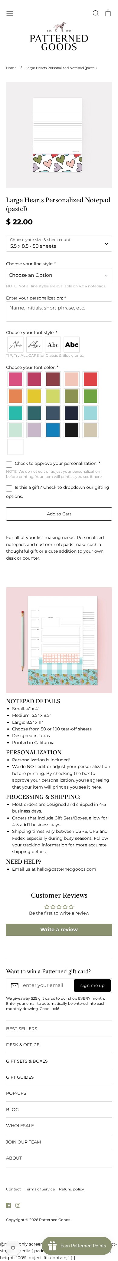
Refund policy (71, 1189)
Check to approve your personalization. (57, 463)
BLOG (12, 1109)
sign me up (92, 985)
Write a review (59, 929)
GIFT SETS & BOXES (27, 1061)
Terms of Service (40, 1189)
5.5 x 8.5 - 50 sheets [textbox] (33, 246)
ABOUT (14, 1158)
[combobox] (59, 244)
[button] (59, 263)
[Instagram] (15, 1205)
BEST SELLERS (21, 1028)
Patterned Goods (54, 1219)
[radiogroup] (59, 344)
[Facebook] (6, 1205)
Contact (13, 1189)
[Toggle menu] (10, 13)
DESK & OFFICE (22, 1045)
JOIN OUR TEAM (23, 1142)
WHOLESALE (20, 1125)
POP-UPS (16, 1093)
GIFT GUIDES (20, 1077)
